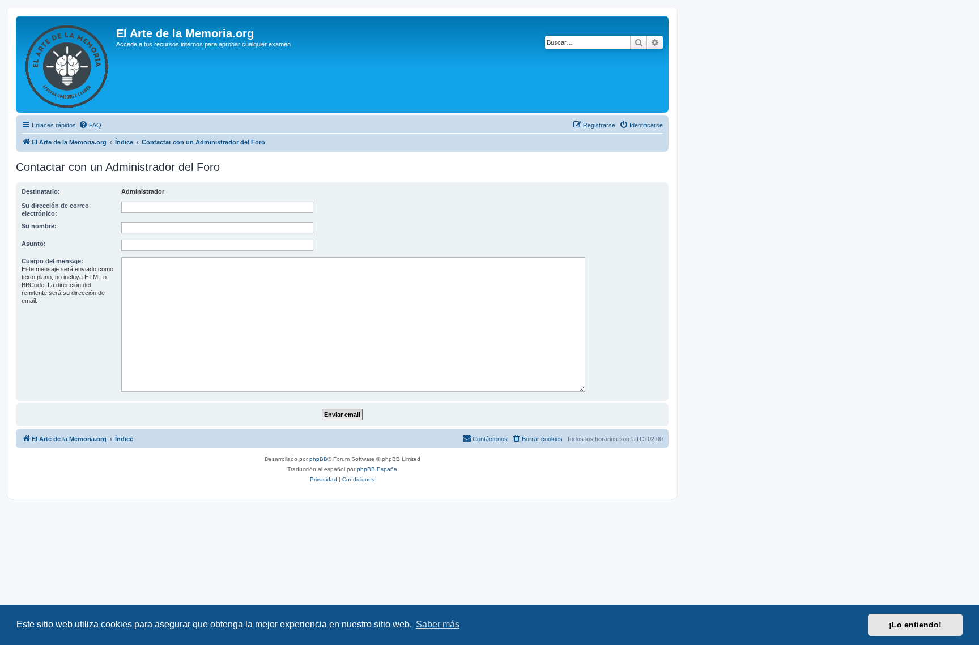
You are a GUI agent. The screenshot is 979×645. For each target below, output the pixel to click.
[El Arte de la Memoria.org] (67, 64)
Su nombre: (39, 226)
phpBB (318, 459)
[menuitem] (90, 125)
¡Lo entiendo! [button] (915, 624)
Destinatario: (41, 191)
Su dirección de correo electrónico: (55, 209)
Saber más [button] (437, 624)
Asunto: (34, 243)
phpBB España (377, 469)
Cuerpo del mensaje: (52, 261)
